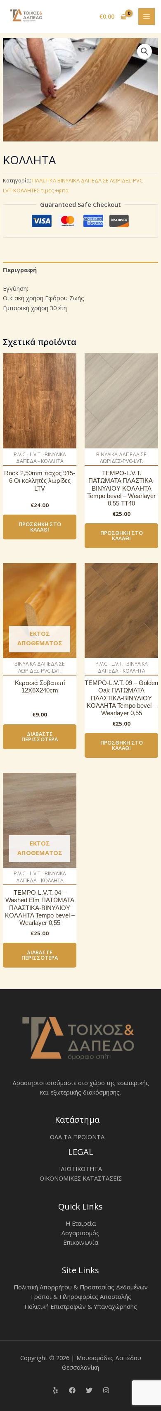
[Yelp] (55, 1390)
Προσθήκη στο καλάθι (40, 526)
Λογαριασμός (80, 1233)
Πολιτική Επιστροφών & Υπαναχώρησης (80, 1306)
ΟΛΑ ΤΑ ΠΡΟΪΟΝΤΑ (77, 1137)
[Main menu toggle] (146, 16)
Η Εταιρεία (81, 1223)
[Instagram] (106, 1390)
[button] (144, 51)
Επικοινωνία (80, 1242)
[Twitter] (89, 1390)
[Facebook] (72, 1390)
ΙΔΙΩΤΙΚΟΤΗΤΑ (80, 1168)
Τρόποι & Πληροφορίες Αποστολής (80, 1296)
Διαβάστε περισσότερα (39, 736)
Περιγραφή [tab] (20, 270)
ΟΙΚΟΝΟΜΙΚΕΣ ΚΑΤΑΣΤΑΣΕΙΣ (81, 1178)
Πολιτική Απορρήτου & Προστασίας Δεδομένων (81, 1287)
